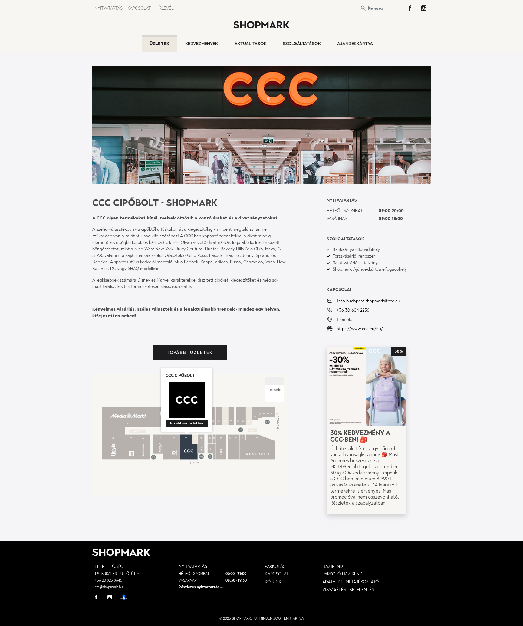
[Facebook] (410, 8)
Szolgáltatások (302, 43)
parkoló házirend (342, 574)
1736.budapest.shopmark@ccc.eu (368, 301)
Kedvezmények (201, 43)
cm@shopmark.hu (109, 587)
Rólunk (273, 582)
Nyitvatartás (109, 8)
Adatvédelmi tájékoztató (350, 582)
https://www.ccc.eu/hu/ (360, 328)
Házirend (332, 566)
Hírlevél (164, 8)
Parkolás (275, 566)
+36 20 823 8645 (108, 580)
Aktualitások (251, 43)
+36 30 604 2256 (353, 310)
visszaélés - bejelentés (348, 589)
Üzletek (159, 43)
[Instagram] (424, 8)
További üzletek (190, 352)
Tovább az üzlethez (186, 423)
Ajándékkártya (355, 43)
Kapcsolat (139, 8)
